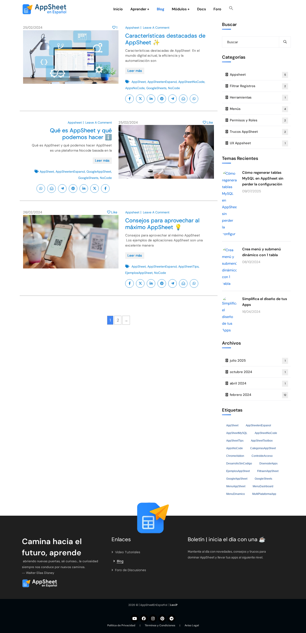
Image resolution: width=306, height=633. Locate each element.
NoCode (174, 88)
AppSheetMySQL (236, 433)
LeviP (174, 605)
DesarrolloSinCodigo (239, 463)
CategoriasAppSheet (263, 448)
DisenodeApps (268, 463)
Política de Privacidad (121, 625)
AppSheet (138, 82)
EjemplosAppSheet (139, 273)
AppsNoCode (135, 88)
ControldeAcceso (262, 455)
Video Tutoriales (127, 552)
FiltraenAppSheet (267, 471)
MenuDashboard (263, 486)
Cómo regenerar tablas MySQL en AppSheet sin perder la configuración (262, 178)
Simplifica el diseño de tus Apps (264, 301)
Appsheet (132, 28)
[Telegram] (171, 618)
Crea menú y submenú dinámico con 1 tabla (261, 252)
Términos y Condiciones (160, 625)
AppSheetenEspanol (162, 82)
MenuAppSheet (235, 486)
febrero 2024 (258, 395)
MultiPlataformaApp (264, 494)
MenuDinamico (235, 494)
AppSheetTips (188, 266)
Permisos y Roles (258, 120)
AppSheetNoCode (191, 82)
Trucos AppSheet (258, 131)
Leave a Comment (156, 28)
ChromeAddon (235, 455)
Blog (120, 561)
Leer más (134, 71)
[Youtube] (135, 618)
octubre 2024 (258, 372)
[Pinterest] (162, 618)
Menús (258, 109)
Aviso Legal (192, 625)
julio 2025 (258, 360)
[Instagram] (153, 618)
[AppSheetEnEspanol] (45, 583)
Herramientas (258, 97)
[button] (231, 9)
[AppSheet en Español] (44, 9)
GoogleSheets (156, 88)
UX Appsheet (258, 143)
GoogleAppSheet (98, 172)
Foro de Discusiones (130, 570)
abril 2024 (258, 383)
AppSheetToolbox (262, 440)
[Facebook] (144, 618)
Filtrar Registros (258, 86)
